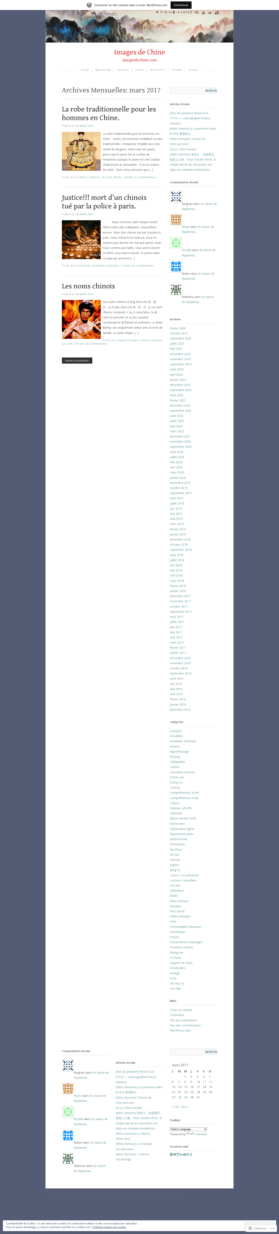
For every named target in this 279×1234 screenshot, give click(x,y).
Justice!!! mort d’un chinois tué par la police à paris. (104, 201)
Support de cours (181, 963)
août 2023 (176, 395)
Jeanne (174, 865)
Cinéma (175, 787)
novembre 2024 (180, 359)
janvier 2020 (178, 478)
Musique (175, 906)
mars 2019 (177, 524)
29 (185, 1097)
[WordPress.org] (188, 1154)
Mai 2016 (176, 689)
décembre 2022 (180, 405)
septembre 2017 (181, 612)
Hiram (186, 227)
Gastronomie (178, 839)
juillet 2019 (177, 503)
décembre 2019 (180, 483)
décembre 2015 (180, 709)
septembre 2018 (181, 550)
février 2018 (178, 586)
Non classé (177, 911)
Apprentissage (103, 69)
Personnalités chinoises (185, 927)
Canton (175, 767)
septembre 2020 (181, 446)
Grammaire (177, 844)
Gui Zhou (176, 849)
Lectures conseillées (183, 880)
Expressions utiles (181, 834)
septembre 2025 (181, 338)
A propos (193, 69)
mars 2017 (177, 642)
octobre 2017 (179, 606)
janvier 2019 (178, 534)
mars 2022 (177, 431)
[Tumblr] (191, 1154)
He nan (174, 854)
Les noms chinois (88, 286)
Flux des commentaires (185, 1025)
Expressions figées (182, 829)
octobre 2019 (179, 488)
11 (204, 1082)
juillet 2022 (177, 421)
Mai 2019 (176, 514)
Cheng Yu (176, 782)
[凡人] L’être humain (183, 149)
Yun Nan (175, 988)
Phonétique (177, 932)
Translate (201, 1134)
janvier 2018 (178, 591)
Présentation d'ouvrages (186, 942)
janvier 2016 (178, 704)
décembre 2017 (180, 596)
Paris (173, 921)
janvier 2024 (178, 380)
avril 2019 (176, 519)
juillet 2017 (177, 622)
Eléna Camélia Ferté (183, 818)
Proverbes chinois (181, 947)
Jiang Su (175, 870)
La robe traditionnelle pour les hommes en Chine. (109, 113)
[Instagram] (178, 1154)
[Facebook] (171, 1154)
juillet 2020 (177, 457)
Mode (117, 177)
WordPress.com (180, 1030)
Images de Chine (139, 52)
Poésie (174, 937)
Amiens (175, 746)
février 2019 (178, 529)
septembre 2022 (181, 410)
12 (210, 1082)
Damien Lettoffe (181, 808)
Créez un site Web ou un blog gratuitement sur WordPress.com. (81, 1193)
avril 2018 (176, 575)
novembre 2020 (180, 441)
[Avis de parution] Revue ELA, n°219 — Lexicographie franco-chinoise (190, 118)
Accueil (85, 69)
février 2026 (178, 328)
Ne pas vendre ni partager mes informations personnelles (148, 1193)
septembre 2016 (181, 673)
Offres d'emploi (180, 916)
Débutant (176, 813)
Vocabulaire (177, 968)
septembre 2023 (181, 390)
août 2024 (176, 369)
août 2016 (176, 678)
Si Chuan (175, 958)
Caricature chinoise (182, 772)
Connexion (177, 1015)
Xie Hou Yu (177, 983)
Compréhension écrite (184, 793)
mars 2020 (177, 472)
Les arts (107, 177)
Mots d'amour (179, 901)
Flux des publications (183, 1020)
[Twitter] (174, 1154)
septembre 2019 (181, 493)
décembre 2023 (180, 385)
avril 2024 (176, 374)
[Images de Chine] (139, 41)
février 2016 (178, 699)
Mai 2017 (176, 632)
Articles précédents (77, 360)
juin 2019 (176, 508)
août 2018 (176, 555)
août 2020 (176, 452)
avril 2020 (176, 467)
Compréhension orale (184, 798)
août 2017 (176, 617)
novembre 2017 (180, 601)
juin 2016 (176, 684)
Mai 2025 (176, 349)
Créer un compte (181, 1010)
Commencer (181, 5)
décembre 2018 (180, 539)
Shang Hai (176, 952)
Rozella (186, 250)
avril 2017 (176, 637)
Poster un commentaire (140, 177)
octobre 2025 (179, 333)
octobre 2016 (179, 668)
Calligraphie (177, 762)
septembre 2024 (181, 364)
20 (173, 1092)
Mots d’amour (157, 69)
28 (179, 1097)
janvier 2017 (178, 653)
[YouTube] (184, 1154)
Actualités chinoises (106, 265)
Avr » (184, 1107)
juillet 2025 (177, 343)
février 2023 (178, 400)
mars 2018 (177, 581)
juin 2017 (176, 627)
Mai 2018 (176, 570)
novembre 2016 (180, 663)
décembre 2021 (180, 436)
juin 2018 (176, 565)
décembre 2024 (180, 354)
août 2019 (176, 498)
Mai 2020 (176, 462)
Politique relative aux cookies (109, 1227)
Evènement (177, 824)
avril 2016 (176, 694)
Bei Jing (175, 757)
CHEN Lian (177, 777)
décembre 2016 (180, 658)
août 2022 (176, 416)
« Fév (175, 1107)
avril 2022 (176, 426)
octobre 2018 (179, 544)
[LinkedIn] (181, 1154)
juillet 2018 (177, 560)
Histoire (94, 177)
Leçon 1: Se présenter (184, 875)
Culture (139, 69)
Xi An (173, 978)
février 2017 (178, 648)
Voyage (175, 973)
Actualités (176, 69)
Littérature (123, 69)
